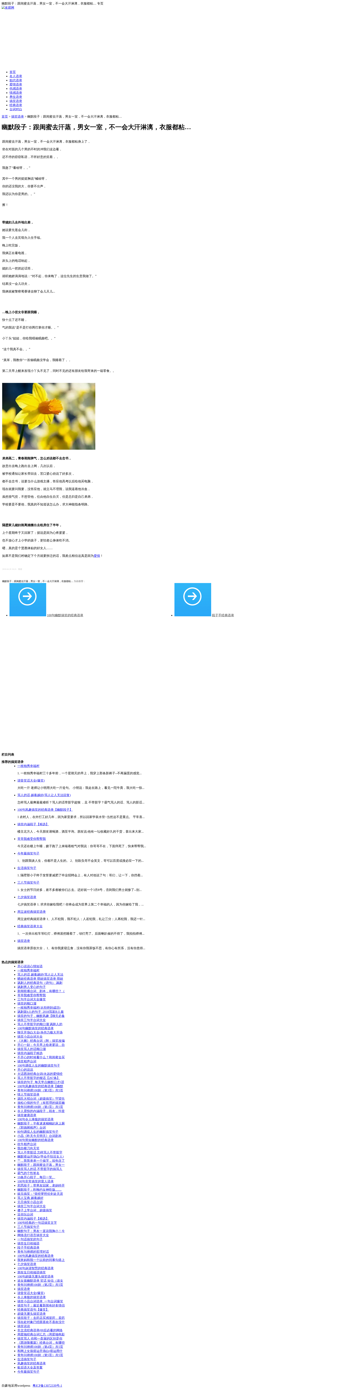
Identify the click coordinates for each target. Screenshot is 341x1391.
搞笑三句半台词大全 (31, 1020)
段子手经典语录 (223, 615)
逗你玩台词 (25, 1214)
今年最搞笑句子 (28, 853)
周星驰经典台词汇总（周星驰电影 (41, 1334)
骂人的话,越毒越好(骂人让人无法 (40, 974)
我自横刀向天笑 (28, 1148)
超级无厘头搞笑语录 (31, 1313)
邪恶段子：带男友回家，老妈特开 (41, 1185)
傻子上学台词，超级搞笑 (34, 1210)
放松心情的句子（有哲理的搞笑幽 (41, 1102)
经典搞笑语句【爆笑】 (33, 1309)
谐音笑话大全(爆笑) (31, 780)
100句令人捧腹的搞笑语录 (35, 1119)
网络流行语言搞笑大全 (33, 1235)
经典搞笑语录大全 (30, 926)
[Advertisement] (170, 39)
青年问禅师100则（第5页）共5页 (40, 1355)
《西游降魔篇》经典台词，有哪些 (41, 1342)
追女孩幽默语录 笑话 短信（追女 (40, 1280)
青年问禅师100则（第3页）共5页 (40, 1090)
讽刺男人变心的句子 (31, 987)
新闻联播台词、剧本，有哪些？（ (41, 991)
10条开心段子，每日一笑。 (36, 1177)
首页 (5, 116)
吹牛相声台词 (26, 1144)
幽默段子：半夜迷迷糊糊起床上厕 (41, 1123)
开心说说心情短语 (30, 966)
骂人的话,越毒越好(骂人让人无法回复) (44, 795)
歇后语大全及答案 (30, 1367)
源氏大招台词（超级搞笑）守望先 (41, 1098)
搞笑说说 (23, 1326)
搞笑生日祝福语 (28, 1243)
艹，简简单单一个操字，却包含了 (41, 1160)
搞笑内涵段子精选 (30, 1053)
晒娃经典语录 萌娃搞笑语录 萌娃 (40, 978)
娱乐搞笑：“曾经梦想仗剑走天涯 (40, 1193)
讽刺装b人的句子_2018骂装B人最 (40, 1011)
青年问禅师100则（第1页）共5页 (40, 1107)
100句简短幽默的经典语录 (35, 1140)
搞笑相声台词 (26, 1061)
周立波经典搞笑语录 (31, 911)
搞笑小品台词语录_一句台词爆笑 (40, 1301)
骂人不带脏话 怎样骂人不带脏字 (39, 1152)
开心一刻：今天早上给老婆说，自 (41, 1044)
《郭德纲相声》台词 (31, 1127)
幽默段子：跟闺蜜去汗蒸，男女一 (41, 1164)
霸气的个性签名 (28, 1173)
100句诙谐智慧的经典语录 (35, 1268)
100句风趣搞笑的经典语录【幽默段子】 (45, 809)
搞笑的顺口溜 (26, 1003)
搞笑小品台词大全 (30, 1036)
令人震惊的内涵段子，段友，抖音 (41, 1111)
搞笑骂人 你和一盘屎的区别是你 (39, 1338)
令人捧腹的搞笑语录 (31, 1297)
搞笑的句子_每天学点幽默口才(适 (40, 1082)
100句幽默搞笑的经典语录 (65, 615)
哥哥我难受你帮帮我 (31, 838)
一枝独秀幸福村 (28, 766)
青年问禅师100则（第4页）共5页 (40, 1346)
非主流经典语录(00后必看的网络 (40, 1330)
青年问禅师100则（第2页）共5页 (40, 1284)
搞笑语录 (17, 116)
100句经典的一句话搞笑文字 (37, 1222)
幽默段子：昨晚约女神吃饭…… (39, 1189)
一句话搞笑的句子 (30, 1239)
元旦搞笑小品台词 (30, 1202)
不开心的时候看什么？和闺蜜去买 (41, 1057)
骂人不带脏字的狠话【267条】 (38, 1078)
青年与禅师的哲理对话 (33, 1251)
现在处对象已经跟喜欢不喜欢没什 (41, 1322)
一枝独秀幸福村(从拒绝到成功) (38, 1007)
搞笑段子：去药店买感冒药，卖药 (41, 1318)
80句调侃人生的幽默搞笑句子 (37, 1131)
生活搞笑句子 (26, 868)
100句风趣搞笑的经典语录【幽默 (40, 1086)
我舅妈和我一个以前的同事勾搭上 (41, 1260)
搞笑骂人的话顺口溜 (31, 1049)
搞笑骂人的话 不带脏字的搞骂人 (39, 1169)
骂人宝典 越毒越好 (30, 1198)
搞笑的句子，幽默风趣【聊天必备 (41, 1016)
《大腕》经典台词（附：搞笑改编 (41, 1040)
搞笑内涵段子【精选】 (33, 824)
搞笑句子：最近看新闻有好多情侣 (41, 1305)
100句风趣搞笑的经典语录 (35, 1255)
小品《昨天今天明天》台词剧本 (39, 1136)
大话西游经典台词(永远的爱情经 (40, 1073)
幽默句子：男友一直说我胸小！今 (41, 1231)
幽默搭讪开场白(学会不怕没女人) (40, 1156)
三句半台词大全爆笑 (31, 999)
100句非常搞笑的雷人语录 (35, 1181)
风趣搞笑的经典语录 (31, 1363)
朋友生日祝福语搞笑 (31, 1272)
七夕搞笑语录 (26, 897)
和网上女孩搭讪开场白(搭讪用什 (40, 1351)
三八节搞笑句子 (28, 882)
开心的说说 (25, 1069)
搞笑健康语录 (26, 1115)
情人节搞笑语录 (28, 1094)
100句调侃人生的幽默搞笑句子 (38, 1065)
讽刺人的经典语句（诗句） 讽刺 (39, 982)
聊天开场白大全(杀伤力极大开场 (40, 1032)
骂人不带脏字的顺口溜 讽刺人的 (39, 1024)
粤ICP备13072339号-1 (47, 1385)
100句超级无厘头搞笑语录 (35, 1276)
